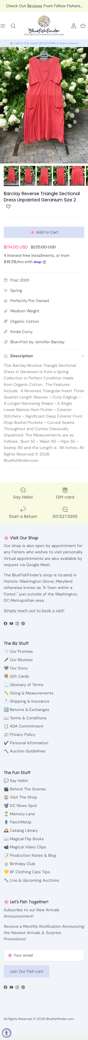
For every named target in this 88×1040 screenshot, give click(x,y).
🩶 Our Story (16, 668)
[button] (8, 207)
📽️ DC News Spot (20, 805)
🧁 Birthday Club (19, 863)
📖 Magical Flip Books (24, 838)
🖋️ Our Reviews (18, 659)
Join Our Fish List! (26, 971)
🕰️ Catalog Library (21, 830)
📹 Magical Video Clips (25, 847)
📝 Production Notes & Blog (30, 855)
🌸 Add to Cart (44, 232)
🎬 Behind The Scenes (25, 789)
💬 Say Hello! (16, 780)
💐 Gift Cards (16, 676)
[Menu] (5, 26)
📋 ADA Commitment (23, 726)
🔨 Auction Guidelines (25, 751)
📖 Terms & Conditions (25, 718)
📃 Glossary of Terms (23, 684)
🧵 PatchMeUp (17, 822)
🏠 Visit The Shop (20, 797)
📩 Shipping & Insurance (27, 701)
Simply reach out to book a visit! (34, 610)
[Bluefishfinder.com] (44, 25)
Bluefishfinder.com (60, 1019)
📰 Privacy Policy (19, 734)
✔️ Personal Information (26, 742)
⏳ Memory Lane (19, 813)
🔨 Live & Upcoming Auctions (31, 880)
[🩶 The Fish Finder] (15, 26)
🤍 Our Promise (18, 651)
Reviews (34, 5)
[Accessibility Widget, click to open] (6, 1033)
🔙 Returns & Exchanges (26, 709)
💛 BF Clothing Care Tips (27, 871)
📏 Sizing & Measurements (29, 693)
